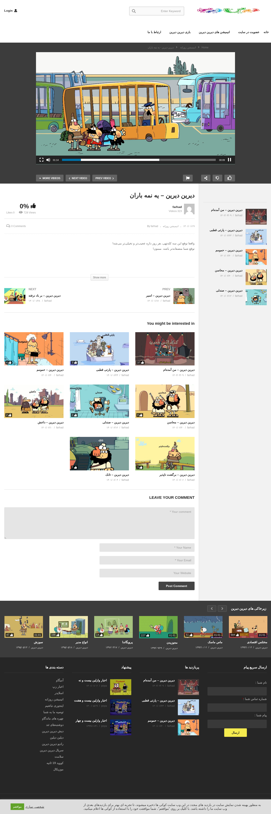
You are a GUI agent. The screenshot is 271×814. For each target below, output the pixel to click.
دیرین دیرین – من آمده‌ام (179, 369)
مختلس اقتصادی (257, 642)
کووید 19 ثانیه (55, 763)
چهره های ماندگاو (53, 718)
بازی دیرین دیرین (180, 32)
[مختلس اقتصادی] (248, 627)
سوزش (38, 642)
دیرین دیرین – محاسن (181, 422)
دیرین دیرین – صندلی (115, 422)
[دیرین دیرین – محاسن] (165, 401)
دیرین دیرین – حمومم (50, 369)
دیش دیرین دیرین (53, 731)
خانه (266, 32)
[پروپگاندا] (113, 627)
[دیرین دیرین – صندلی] (99, 401)
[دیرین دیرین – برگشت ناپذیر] (165, 453)
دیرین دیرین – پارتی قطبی (112, 369)
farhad (177, 207)
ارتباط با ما (154, 32)
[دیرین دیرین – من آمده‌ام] (165, 348)
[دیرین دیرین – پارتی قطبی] (99, 348)
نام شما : (261, 682)
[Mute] (48, 160)
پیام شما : (260, 715)
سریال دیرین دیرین (52, 750)
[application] (135, 108)
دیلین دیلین (57, 737)
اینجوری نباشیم (54, 705)
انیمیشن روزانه (170, 226)
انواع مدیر (82, 642)
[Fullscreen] (41, 160)
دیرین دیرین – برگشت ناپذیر (177, 474)
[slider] (139, 160)
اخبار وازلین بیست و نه (93, 680)
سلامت (59, 756)
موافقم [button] (17, 806)
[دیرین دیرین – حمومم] (34, 348)
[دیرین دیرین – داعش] (34, 401)
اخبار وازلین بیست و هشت (90, 700)
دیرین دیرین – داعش (51, 422)
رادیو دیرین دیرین (53, 744)
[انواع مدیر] (68, 627)
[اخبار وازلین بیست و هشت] (120, 707)
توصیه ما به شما (53, 712)
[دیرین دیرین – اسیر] (149, 300)
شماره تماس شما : (254, 699)
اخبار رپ (58, 686)
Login (9, 10)
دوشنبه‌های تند (55, 724)
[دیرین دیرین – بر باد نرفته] (49, 300)
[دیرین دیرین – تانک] (99, 453)
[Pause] (229, 160)
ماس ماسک (215, 642)
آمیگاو (60, 680)
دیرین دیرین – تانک (117, 474)
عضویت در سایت (248, 32)
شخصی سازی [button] (34, 806)
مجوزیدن (172, 642)
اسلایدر (59, 693)
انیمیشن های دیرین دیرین (214, 32)
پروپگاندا (127, 642)
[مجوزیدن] (158, 627)
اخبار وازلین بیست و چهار (91, 720)
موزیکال (58, 769)
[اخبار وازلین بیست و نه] (120, 687)
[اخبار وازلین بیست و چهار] (120, 727)
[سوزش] (23, 627)
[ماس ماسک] (203, 627)
